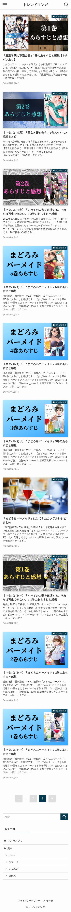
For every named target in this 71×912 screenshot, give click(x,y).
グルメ (12, 855)
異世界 (12, 876)
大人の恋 (13, 869)
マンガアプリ (15, 840)
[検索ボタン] (66, 4)
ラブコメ (13, 862)
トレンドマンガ (35, 4)
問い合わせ (47, 900)
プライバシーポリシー (29, 900)
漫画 (9, 848)
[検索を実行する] (64, 816)
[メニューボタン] (4, 4)
